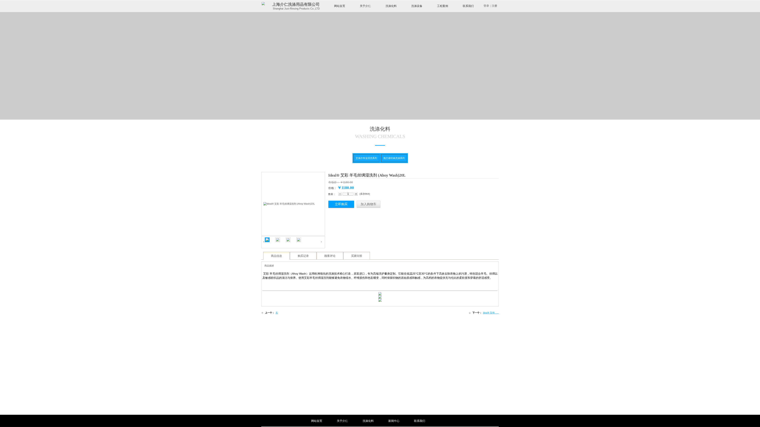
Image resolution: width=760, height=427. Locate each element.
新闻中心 (393, 420)
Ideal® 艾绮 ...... (485, 312)
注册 (494, 5)
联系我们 (468, 6)
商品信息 (276, 255)
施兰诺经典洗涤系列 (394, 158)
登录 (486, 5)
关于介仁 (365, 6)
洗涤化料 (391, 6)
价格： (332, 188)
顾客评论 (329, 255)
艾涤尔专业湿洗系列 (366, 158)
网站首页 (339, 6)
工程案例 (442, 6)
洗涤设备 (416, 6)
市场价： (333, 182)
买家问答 (356, 255)
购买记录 (303, 255)
